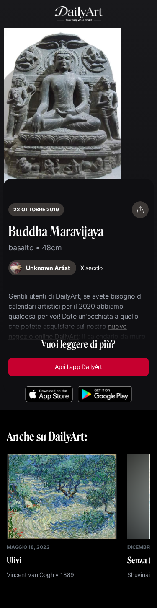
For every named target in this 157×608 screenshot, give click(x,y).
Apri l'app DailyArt (78, 366)
